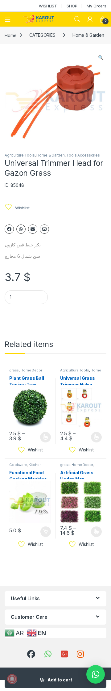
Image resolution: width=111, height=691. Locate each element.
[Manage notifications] (12, 679)
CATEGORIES (42, 35)
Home (10, 35)
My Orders (96, 5)
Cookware (18, 465)
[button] (100, 57)
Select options (43, 437)
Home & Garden (88, 35)
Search (77, 19)
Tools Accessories (83, 155)
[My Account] (90, 19)
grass (14, 370)
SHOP (72, 5)
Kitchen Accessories (25, 467)
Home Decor (31, 370)
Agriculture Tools (20, 155)
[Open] (10, 19)
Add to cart (59, 679)
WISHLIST (48, 5)
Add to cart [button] (45, 531)
